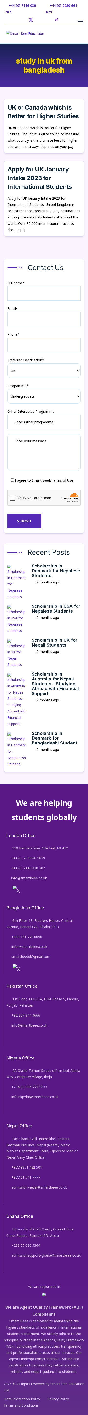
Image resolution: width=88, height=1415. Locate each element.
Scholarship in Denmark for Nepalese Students (56, 570)
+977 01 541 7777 (25, 1177)
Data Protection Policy (22, 1399)
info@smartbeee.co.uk (29, 878)
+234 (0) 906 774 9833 (29, 1086)
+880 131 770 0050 (26, 936)
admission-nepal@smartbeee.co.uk (39, 1187)
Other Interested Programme (31, 411)
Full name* (16, 283)
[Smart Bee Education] (25, 33)
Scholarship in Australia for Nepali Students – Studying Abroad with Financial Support (55, 683)
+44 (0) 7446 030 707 (28, 868)
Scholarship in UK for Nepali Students (54, 642)
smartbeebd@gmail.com (30, 956)
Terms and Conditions (21, 1405)
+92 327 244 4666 (25, 1015)
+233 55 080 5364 (25, 1245)
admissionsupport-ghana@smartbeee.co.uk (46, 1255)
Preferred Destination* (25, 360)
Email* (12, 308)
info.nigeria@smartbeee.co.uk (34, 1096)
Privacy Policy (58, 1399)
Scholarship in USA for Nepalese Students (56, 609)
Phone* (13, 334)
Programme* (17, 385)
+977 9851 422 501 (26, 1167)
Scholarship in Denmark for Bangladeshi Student (54, 738)
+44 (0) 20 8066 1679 (28, 858)
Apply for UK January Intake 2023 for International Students (40, 178)
